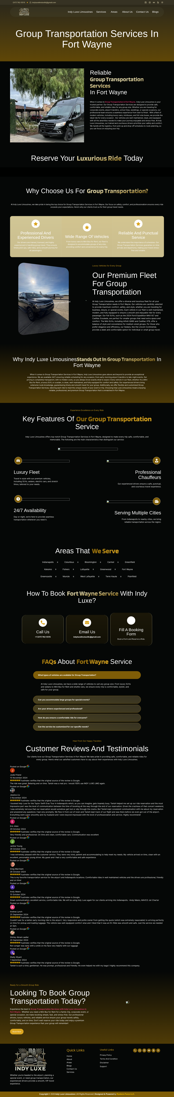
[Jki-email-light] (140, 1050)
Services (101, 11)
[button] (101, 12)
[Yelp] (154, 1050)
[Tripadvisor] (149, 1050)
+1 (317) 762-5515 (43, 637)
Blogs (155, 11)
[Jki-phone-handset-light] (135, 1050)
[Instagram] (144, 1050)
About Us (127, 11)
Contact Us (142, 11)
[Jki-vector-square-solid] (158, 1050)
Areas (114, 11)
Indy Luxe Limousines (80, 11)
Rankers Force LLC (125, 1094)
